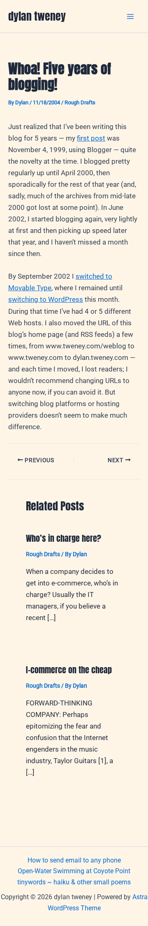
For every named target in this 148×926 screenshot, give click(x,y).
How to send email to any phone (74, 860)
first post (91, 138)
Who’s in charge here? (63, 538)
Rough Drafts (80, 102)
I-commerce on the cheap (69, 669)
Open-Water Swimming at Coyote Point (74, 871)
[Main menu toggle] (130, 16)
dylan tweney (37, 16)
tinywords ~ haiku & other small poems (74, 882)
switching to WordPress (45, 299)
